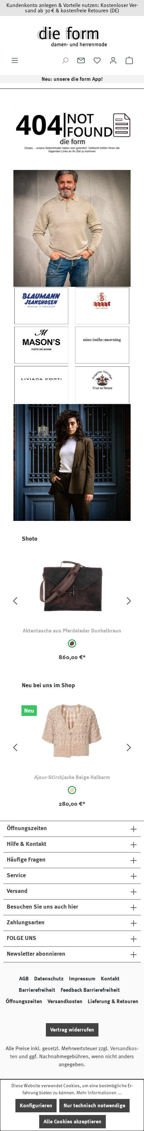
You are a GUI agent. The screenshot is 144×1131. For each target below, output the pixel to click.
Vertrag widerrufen (72, 1030)
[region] (72, 601)
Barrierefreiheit (37, 990)
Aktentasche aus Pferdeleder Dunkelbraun (72, 631)
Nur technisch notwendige (94, 1106)
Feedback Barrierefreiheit (90, 990)
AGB (24, 979)
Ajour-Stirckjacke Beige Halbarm (72, 777)
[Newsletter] (81, 60)
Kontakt (110, 979)
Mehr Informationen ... (99, 1092)
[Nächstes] (129, 601)
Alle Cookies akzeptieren (72, 1122)
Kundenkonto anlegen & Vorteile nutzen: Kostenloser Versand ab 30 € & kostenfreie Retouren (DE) (72, 8)
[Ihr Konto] (113, 60)
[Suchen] (65, 60)
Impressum (82, 979)
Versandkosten (65, 1001)
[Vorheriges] (15, 601)
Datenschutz (49, 979)
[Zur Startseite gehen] (72, 36)
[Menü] (15, 60)
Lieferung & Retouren (113, 1001)
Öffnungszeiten (24, 1001)
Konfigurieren (36, 1106)
